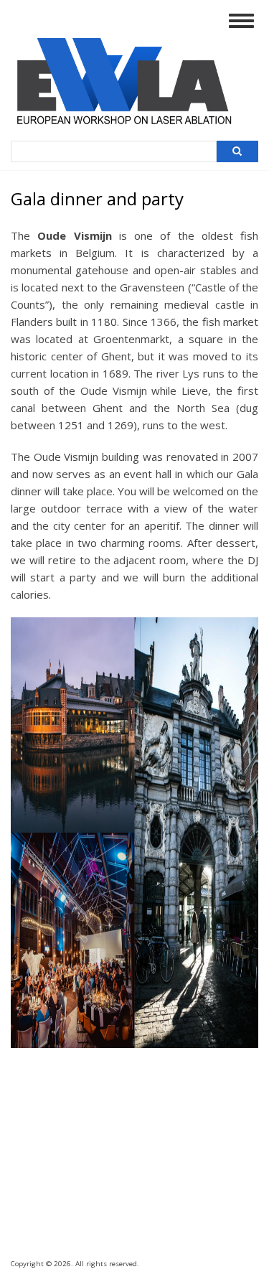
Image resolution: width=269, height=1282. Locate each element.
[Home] (133, 127)
